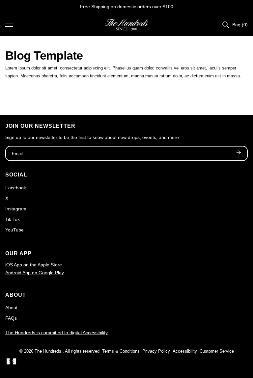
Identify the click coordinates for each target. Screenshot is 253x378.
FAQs (11, 318)
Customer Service (217, 351)
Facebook (15, 187)
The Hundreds (48, 351)
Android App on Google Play (34, 272)
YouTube (14, 229)
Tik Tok (12, 219)
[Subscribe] (239, 153)
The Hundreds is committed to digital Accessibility (56, 332)
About (11, 307)
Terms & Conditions (121, 351)
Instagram (15, 208)
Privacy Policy (156, 351)
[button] (9, 24)
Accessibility (185, 351)
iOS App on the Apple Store (33, 264)
